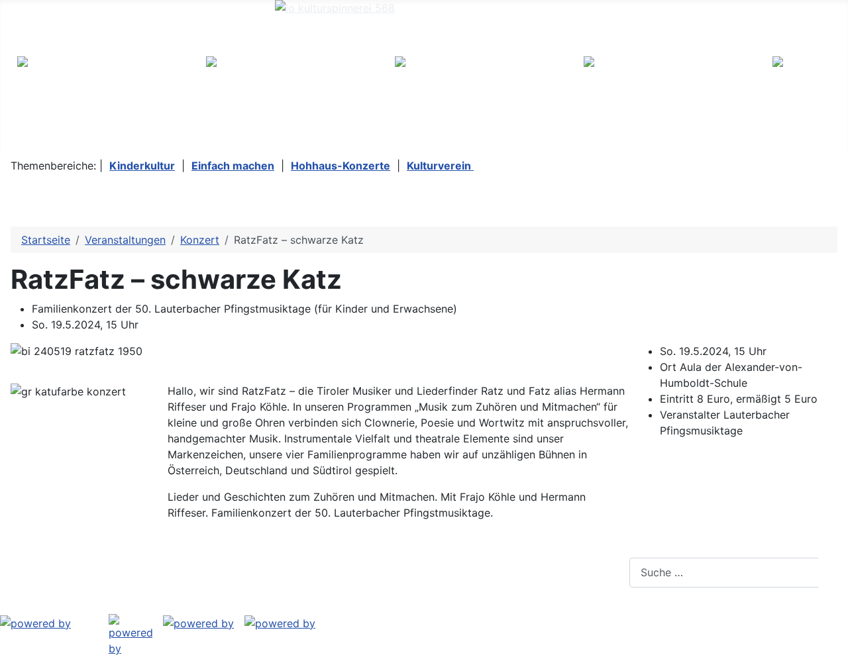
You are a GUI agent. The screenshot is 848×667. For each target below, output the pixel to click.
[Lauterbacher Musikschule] (279, 622)
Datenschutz (135, 572)
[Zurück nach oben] (831, 650)
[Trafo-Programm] (35, 622)
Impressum (47, 572)
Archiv (275, 572)
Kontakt (214, 572)
